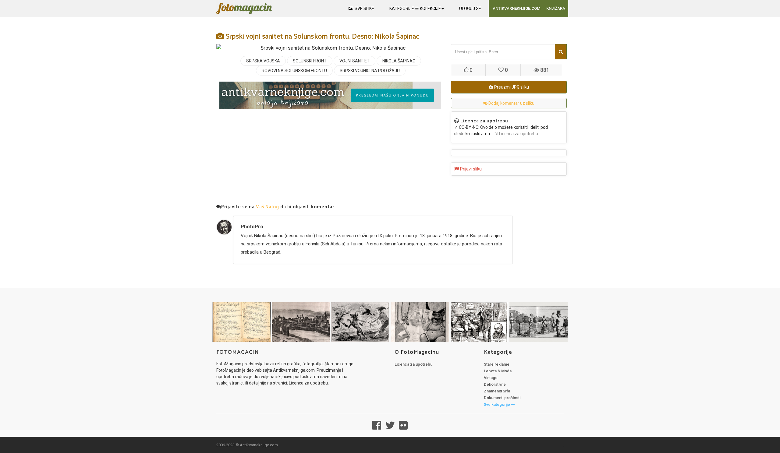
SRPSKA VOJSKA (263, 60)
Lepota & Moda (498, 371)
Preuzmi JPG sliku (511, 87)
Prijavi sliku (470, 169)
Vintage (491, 377)
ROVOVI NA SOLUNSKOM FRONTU (294, 70)
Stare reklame (496, 364)
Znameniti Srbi (497, 391)
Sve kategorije (497, 404)
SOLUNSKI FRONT (310, 60)
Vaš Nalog (267, 207)
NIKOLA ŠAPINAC (398, 60)
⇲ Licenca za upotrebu (515, 133)
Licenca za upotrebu (413, 364)
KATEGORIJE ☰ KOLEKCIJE (415, 8)
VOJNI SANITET (354, 60)
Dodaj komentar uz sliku (511, 103)
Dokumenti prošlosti (502, 397)
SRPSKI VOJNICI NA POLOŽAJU (370, 70)
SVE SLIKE (364, 8)
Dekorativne (495, 384)
